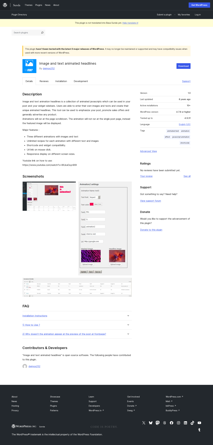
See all (187, 176)
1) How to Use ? (31, 325)
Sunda (42, 426)
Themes (54, 401)
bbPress (171, 406)
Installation (61, 81)
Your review (146, 176)
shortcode (184, 143)
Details (29, 81)
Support (186, 81)
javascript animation (180, 137)
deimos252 (49, 68)
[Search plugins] (42, 33)
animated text (173, 131)
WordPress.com (174, 396)
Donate (132, 406)
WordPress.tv (96, 410)
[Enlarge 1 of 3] (72, 185)
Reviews (44, 81)
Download (183, 66)
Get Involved (133, 396)
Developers (94, 406)
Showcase (55, 396)
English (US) (185, 124)
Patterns (54, 410)
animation (185, 131)
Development (81, 81)
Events (130, 401)
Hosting (15, 406)
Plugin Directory (19, 14)
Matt (169, 401)
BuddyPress (173, 410)
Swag (131, 410)
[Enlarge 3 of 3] (127, 281)
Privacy (15, 410)
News (14, 401)
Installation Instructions (34, 315)
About (14, 396)
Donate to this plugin (151, 229)
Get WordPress (199, 5)
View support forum (150, 200)
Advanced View (148, 151)
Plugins (53, 406)
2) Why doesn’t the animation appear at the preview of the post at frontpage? (64, 334)
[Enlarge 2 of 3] (127, 185)
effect (167, 137)
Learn (91, 396)
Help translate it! (130, 23)
